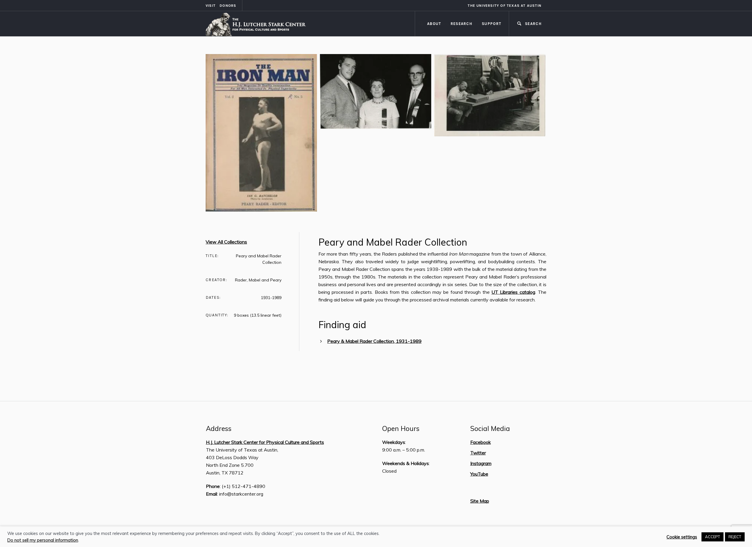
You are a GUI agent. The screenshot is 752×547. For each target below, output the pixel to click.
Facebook (480, 442)
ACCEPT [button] (712, 536)
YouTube (479, 474)
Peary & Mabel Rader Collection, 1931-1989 (374, 341)
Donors (228, 6)
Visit (211, 6)
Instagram (480, 463)
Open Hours (400, 428)
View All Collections (226, 242)
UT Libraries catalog (513, 292)
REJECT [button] (734, 536)
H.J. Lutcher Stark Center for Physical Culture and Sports (265, 442)
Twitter (478, 453)
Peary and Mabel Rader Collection (392, 242)
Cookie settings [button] (682, 537)
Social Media (490, 428)
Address (218, 428)
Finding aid (342, 324)
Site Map (479, 501)
